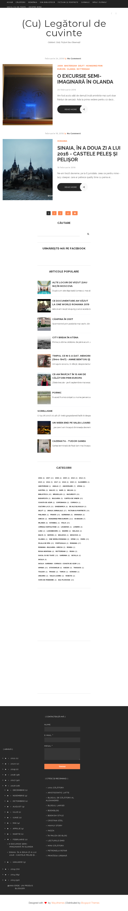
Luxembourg (52, 531)
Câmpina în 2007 (62, 319)
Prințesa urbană (57, 856)
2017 (56, 482)
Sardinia (63, 555)
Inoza (51, 830)
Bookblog (53, 810)
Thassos (77, 568)
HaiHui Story (55, 825)
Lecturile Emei (56, 841)
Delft (81, 66)
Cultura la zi (44, 506)
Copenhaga (61, 502)
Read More (71, 109)
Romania (62, 141)
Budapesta (43, 498)
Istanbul (53, 523)
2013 (13, 880)
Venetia (68, 576)
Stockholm (54, 568)
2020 (72, 482)
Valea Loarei (55, 576)
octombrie (18, 801)
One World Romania (57, 539)
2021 (13, 758)
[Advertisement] (64, 613)
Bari (61, 490)
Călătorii (20, 2)
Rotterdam (83, 69)
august (17, 807)
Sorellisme (44, 411)
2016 (48, 482)
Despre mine (35, 7)
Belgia (70, 490)
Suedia (66, 568)
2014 (81, 478)
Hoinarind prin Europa (59, 519)
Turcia (62, 572)
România (32, 2)
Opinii (73, 539)
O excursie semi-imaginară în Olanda (85, 79)
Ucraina (73, 572)
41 (68, 213)
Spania (41, 568)
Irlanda (41, 523)
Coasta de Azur (45, 502)
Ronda (69, 547)
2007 (48, 478)
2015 (40, 482)
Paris (83, 539)
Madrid (65, 531)
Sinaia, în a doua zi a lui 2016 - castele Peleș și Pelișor (89, 153)
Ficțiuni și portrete (68, 2)
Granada (78, 515)
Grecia (41, 519)
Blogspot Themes (90, 903)
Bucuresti (71, 494)
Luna (40, 531)
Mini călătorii (56, 846)
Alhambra (82, 482)
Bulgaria (56, 498)
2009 (65, 478)
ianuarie (17, 862)
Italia (63, 523)
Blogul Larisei (56, 805)
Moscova (74, 535)
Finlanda (42, 515)
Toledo (41, 572)
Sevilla (74, 555)
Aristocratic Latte (58, 793)
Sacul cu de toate (16, 7)
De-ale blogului (76, 506)
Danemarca (60, 506)
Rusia (72, 551)
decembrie (18, 790)
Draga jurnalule (55, 510)
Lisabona (65, 527)
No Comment (74, 58)
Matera (50, 535)
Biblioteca (43, 494)
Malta (40, 535)
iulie (15, 812)
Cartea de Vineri (71, 498)
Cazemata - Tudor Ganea (69, 441)
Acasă (10, 2)
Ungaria (41, 576)
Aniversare (68, 486)
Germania (66, 515)
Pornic (57, 392)
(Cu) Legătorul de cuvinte (64, 28)
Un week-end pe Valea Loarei (71, 422)
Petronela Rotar (57, 851)
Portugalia (60, 543)
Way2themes (58, 903)
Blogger (20, 888)
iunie (15, 817)
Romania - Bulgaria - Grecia (50, 547)
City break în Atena (65, 337)
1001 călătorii (56, 788)
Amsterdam (70, 66)
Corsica (74, 502)
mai (14, 823)
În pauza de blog (57, 836)
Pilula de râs (44, 543)
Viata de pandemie (46, 580)
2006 (40, 478)
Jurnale (85, 2)
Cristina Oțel (55, 820)
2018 (64, 482)
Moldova (62, 535)
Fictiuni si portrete (77, 510)
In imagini (78, 519)
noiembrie (18, 796)
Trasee (52, 572)
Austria (41, 490)
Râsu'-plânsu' (100, 2)
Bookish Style (56, 815)
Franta (53, 515)
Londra (76, 527)
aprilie (16, 828)
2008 (60, 66)
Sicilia (41, 559)
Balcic (52, 490)
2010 (73, 478)
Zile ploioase (64, 580)
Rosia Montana (44, 551)
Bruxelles (57, 494)
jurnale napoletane (47, 527)
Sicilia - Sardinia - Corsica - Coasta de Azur (57, 563)
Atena (79, 486)
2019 (13, 769)
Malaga (75, 531)
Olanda (71, 69)
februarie (18, 839)
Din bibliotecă (47, 2)
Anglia (55, 486)
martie (16, 834)
